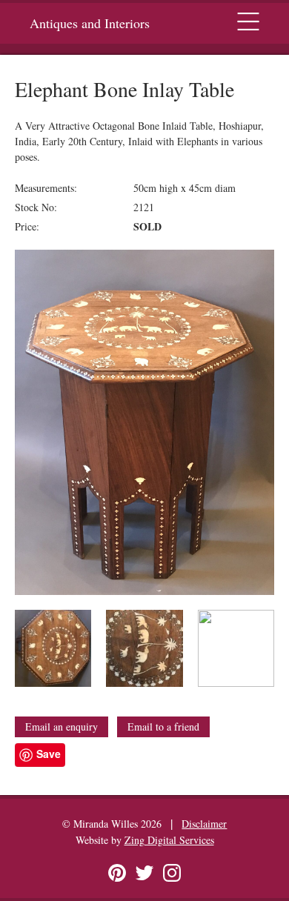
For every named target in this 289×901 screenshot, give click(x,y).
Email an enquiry (61, 726)
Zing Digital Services (169, 840)
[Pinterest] (117, 872)
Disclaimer (204, 824)
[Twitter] (144, 872)
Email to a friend (163, 726)
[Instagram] (172, 872)
